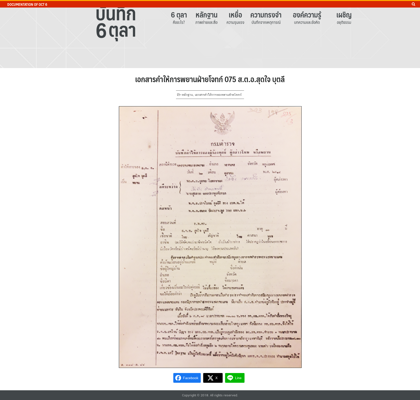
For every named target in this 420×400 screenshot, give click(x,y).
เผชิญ (344, 14)
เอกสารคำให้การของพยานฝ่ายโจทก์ (218, 94)
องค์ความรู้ (307, 14)
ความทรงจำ (265, 14)
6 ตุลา (179, 14)
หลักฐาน (207, 14)
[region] (210, 34)
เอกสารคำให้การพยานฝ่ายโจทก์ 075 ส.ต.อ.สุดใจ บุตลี (210, 79)
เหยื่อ (235, 14)
